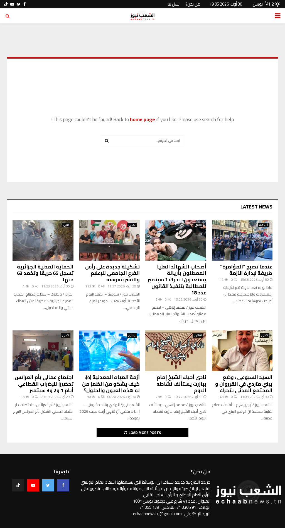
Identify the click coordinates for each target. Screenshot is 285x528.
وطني (198, 225)
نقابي (132, 225)
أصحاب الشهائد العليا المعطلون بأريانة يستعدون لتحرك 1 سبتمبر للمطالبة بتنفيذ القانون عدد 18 (177, 279)
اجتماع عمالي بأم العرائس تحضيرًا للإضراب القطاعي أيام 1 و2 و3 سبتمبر (44, 384)
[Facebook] (63, 485)
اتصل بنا (174, 4)
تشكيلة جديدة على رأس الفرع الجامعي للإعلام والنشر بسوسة (112, 273)
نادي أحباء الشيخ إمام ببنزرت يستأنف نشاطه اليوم (181, 384)
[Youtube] (33, 485)
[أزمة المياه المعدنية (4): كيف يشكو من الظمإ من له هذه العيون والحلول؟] (109, 350)
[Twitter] (48, 485)
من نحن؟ (192, 4)
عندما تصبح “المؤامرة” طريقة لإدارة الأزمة (246, 270)
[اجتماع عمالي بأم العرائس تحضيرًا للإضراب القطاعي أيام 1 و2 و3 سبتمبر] (43, 350)
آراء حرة (263, 225)
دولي (66, 225)
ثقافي (198, 335)
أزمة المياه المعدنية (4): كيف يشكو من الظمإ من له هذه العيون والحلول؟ (111, 384)
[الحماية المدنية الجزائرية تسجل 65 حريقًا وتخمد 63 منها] (43, 240)
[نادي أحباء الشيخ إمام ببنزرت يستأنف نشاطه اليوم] (175, 350)
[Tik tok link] (6, 4)
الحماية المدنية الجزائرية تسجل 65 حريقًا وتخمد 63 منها (45, 273)
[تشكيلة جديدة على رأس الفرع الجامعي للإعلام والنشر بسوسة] (109, 240)
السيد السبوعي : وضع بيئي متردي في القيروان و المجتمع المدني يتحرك (243, 384)
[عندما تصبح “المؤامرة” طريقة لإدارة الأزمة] (242, 240)
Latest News (256, 206)
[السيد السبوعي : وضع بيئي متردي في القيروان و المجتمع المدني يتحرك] (242, 350)
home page (142, 119)
